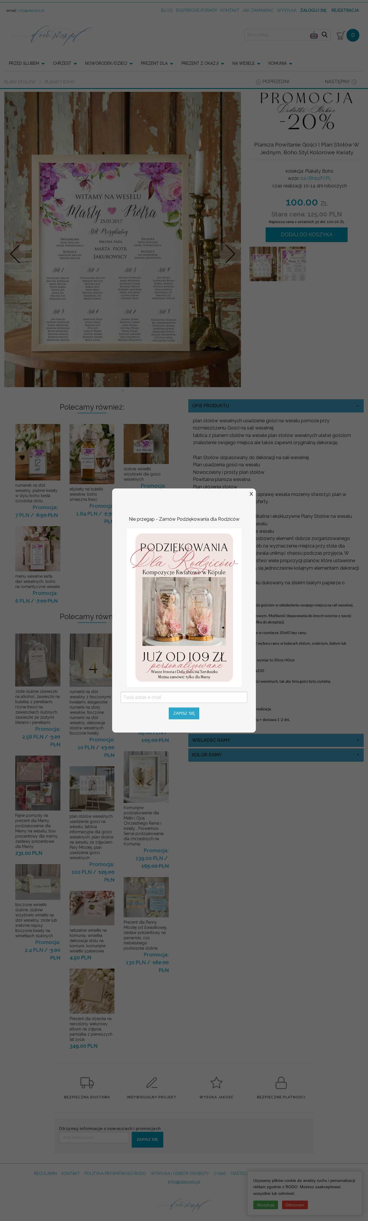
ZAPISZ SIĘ (184, 713)
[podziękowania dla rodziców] (183, 607)
